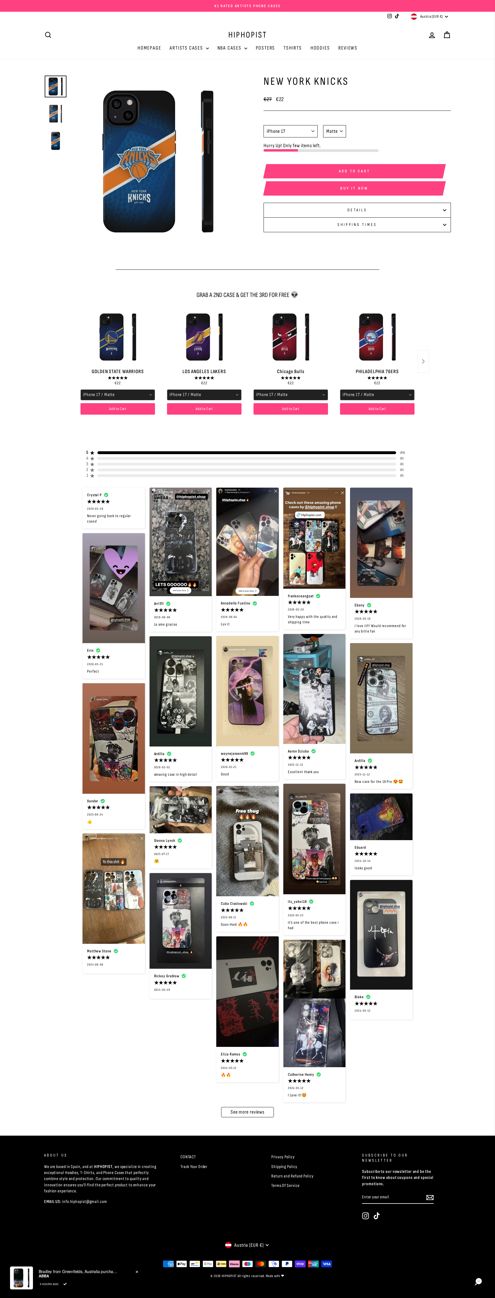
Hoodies (320, 48)
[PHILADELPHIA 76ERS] (377, 337)
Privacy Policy (283, 1157)
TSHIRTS (293, 48)
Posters (265, 48)
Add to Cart (117, 408)
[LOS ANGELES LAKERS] (204, 337)
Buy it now (354, 188)
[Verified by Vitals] (65, 1284)
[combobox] (117, 394)
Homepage (149, 48)
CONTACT (188, 1157)
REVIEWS (348, 48)
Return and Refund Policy (292, 1176)
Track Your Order (193, 1166)
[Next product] (423, 361)
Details (357, 210)
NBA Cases (230, 48)
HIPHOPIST (247, 35)
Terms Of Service (285, 1185)
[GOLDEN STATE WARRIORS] (117, 337)
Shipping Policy (284, 1166)
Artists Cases (187, 48)
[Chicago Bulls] (291, 337)
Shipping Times (357, 224)
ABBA (44, 1276)
